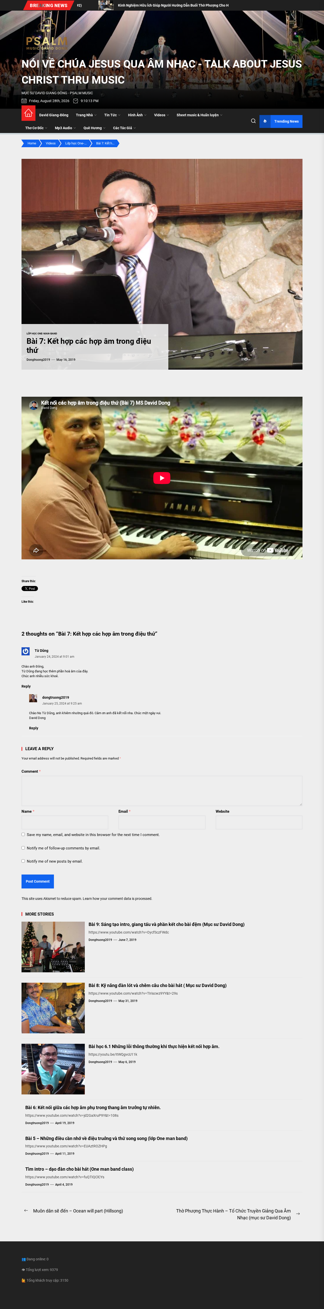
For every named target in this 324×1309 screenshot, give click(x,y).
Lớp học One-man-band (42, 333)
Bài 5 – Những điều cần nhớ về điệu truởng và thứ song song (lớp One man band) (106, 1138)
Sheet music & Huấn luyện (198, 115)
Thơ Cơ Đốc (34, 128)
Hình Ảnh (135, 115)
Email (124, 811)
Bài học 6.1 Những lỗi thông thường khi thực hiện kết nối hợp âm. (154, 1046)
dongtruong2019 (38, 360)
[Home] (28, 113)
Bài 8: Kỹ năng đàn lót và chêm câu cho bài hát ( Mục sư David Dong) (158, 985)
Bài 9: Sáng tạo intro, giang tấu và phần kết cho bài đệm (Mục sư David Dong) (167, 924)
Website (222, 811)
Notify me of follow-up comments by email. (63, 848)
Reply (26, 686)
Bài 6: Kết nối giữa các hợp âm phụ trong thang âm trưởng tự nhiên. (93, 1107)
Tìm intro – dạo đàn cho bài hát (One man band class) (79, 1169)
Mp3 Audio (63, 128)
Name (28, 811)
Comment (31, 771)
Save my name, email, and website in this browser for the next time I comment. (93, 834)
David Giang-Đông (53, 115)
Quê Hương (93, 128)
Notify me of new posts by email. (55, 861)
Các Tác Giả (122, 128)
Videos (159, 115)
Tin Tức (110, 115)
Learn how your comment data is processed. (117, 899)
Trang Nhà (84, 115)
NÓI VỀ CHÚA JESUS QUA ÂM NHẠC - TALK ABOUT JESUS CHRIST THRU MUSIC (162, 72)
